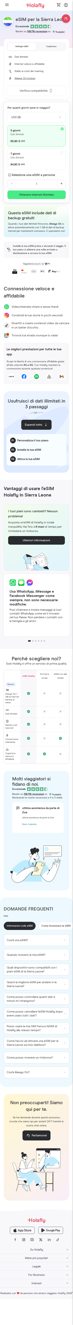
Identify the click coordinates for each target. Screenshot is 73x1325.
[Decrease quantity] (11, 184)
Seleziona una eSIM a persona (33, 175)
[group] (36, 940)
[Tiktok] (58, 1240)
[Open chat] (66, 18)
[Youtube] (32, 1240)
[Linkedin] (49, 1240)
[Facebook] (15, 1240)
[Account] (66, 6)
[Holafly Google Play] (50, 1230)
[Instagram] (24, 1240)
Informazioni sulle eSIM (20, 926)
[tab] (21, 46)
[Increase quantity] (61, 184)
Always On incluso (25, 78)
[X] (41, 1240)
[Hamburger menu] (7, 5)
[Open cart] (59, 5)
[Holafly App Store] (22, 1230)
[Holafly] (36, 1220)
